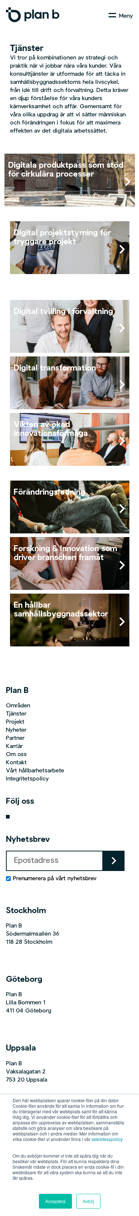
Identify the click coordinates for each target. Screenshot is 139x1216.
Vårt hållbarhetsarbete (35, 771)
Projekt (15, 722)
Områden (18, 706)
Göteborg (24, 980)
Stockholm (26, 911)
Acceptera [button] (55, 1201)
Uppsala (21, 1048)
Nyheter (16, 730)
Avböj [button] (88, 1201)
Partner (15, 738)
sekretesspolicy (107, 1139)
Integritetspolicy (27, 779)
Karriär (14, 746)
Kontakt (16, 763)
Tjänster (16, 714)
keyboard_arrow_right (113, 860)
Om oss (16, 755)
